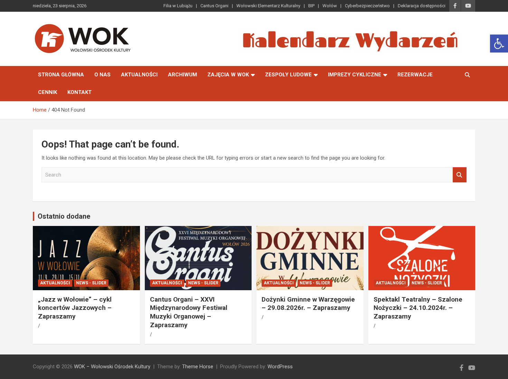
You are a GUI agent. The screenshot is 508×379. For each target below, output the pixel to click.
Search (460, 175)
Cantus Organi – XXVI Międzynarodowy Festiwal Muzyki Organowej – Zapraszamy (188, 312)
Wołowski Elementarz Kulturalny (268, 5)
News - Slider (91, 283)
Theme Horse (197, 366)
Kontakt (79, 92)
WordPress (280, 366)
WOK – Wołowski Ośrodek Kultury (112, 366)
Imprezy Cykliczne (354, 75)
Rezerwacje (415, 75)
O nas (102, 75)
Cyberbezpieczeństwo (367, 5)
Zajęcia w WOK (228, 75)
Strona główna (61, 75)
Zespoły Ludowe (288, 75)
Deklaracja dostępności (421, 5)
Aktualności (139, 75)
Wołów (329, 5)
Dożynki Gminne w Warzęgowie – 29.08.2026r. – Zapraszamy (308, 303)
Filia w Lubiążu (177, 5)
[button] (499, 44)
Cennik (47, 92)
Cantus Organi (214, 5)
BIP (311, 5)
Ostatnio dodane (64, 216)
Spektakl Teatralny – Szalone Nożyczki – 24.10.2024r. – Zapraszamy (418, 307)
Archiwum (182, 75)
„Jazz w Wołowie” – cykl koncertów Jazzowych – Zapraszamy (75, 307)
